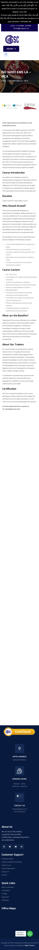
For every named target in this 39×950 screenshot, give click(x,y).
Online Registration (8, 868)
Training (4, 894)
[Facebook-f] (4, 846)
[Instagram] (21, 846)
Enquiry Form (6, 865)
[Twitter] (9, 846)
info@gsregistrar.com (22, 28)
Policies (4, 875)
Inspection (5, 897)
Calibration (5, 900)
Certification (6, 890)
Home (3, 81)
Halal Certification (8, 887)
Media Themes (29, 945)
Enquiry (10, 49)
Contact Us (5, 872)
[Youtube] (15, 846)
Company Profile (7, 859)
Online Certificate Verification (12, 862)
